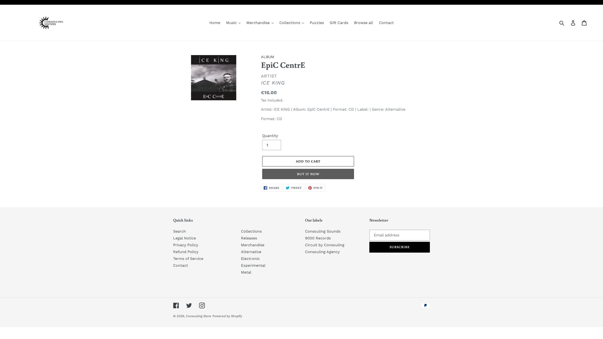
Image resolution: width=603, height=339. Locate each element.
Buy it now (308, 174)
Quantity (270, 135)
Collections (251, 231)
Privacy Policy (185, 245)
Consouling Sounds (322, 231)
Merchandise (252, 245)
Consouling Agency (322, 252)
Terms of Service (188, 258)
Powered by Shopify (227, 316)
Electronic (250, 258)
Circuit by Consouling (324, 245)
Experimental (253, 265)
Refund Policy (185, 252)
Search (179, 231)
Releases (249, 238)
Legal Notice (184, 238)
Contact (180, 265)
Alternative (251, 252)
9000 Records (318, 238)
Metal (246, 272)
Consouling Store (198, 316)
